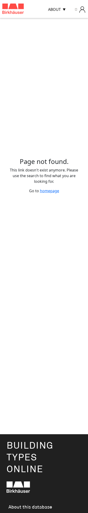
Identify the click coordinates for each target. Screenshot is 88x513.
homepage (49, 190)
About (54, 9)
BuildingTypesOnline (30, 458)
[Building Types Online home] (19, 10)
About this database (30, 507)
